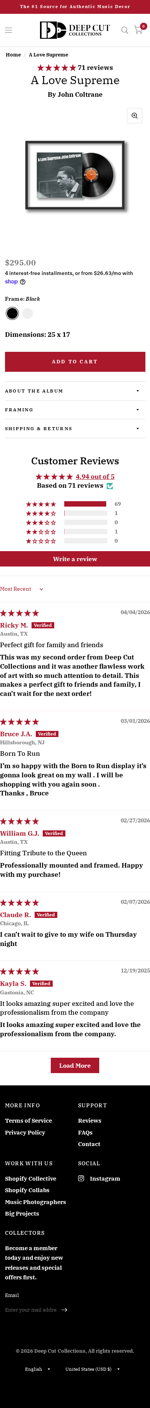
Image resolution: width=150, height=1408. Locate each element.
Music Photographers (35, 1202)
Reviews (90, 1120)
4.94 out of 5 (95, 476)
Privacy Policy (25, 1132)
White (27, 313)
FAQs (85, 1132)
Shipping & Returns (39, 428)
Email (12, 1295)
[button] (57, 67)
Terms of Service (28, 1120)
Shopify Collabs (27, 1190)
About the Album (34, 391)
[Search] (124, 30)
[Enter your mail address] (64, 1310)
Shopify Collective (30, 1178)
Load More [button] (75, 1065)
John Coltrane (80, 94)
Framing (19, 409)
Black (12, 313)
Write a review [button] (75, 559)
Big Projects (22, 1213)
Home (13, 54)
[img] (19, 613)
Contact (89, 1144)
